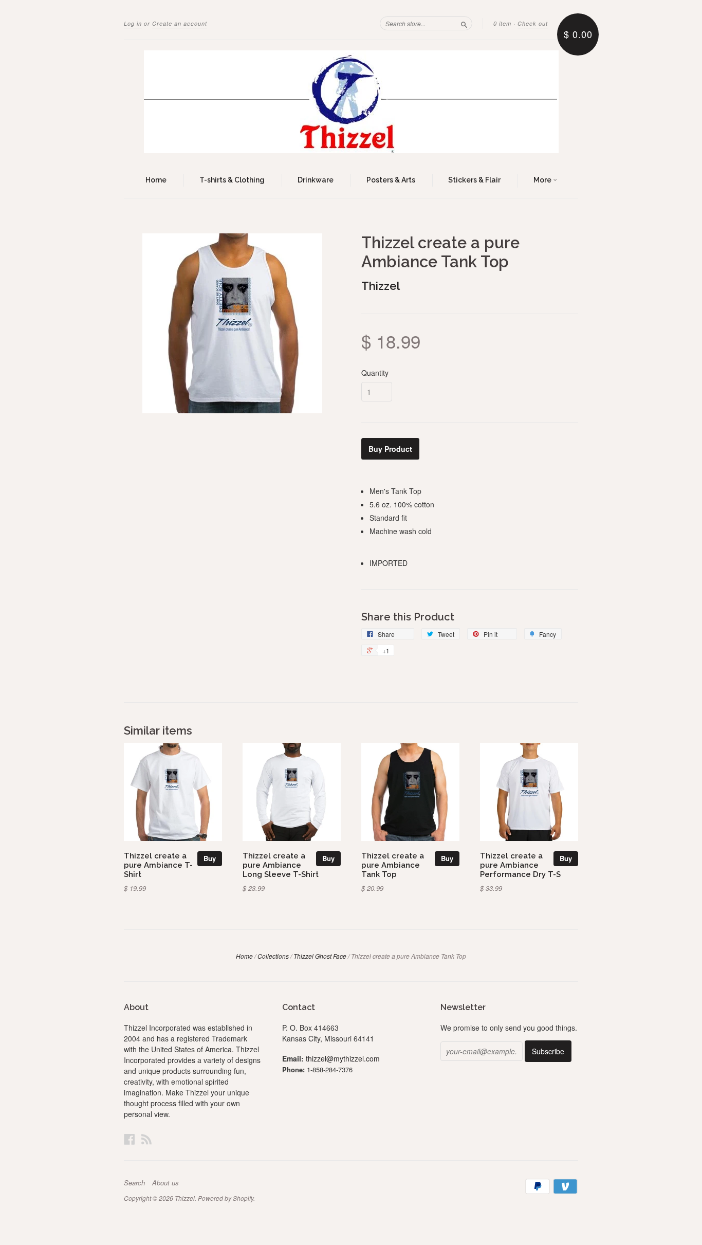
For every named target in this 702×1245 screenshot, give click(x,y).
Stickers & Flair (474, 180)
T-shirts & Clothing (232, 180)
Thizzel (380, 285)
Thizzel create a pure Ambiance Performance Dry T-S (520, 864)
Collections (273, 955)
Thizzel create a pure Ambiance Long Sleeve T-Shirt (281, 864)
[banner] (351, 101)
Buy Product (390, 449)
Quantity (375, 373)
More (543, 180)
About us (165, 1182)
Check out (533, 23)
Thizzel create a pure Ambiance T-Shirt (158, 864)
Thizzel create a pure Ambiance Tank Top (392, 864)
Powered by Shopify (225, 1198)
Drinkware (316, 180)
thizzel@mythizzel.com (343, 1058)
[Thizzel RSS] (146, 1139)
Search (134, 1182)
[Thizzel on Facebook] (129, 1139)
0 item (502, 23)
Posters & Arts (390, 180)
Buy (210, 858)
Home (156, 180)
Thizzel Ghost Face (319, 955)
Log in (133, 23)
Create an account (179, 23)
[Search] (464, 23)
